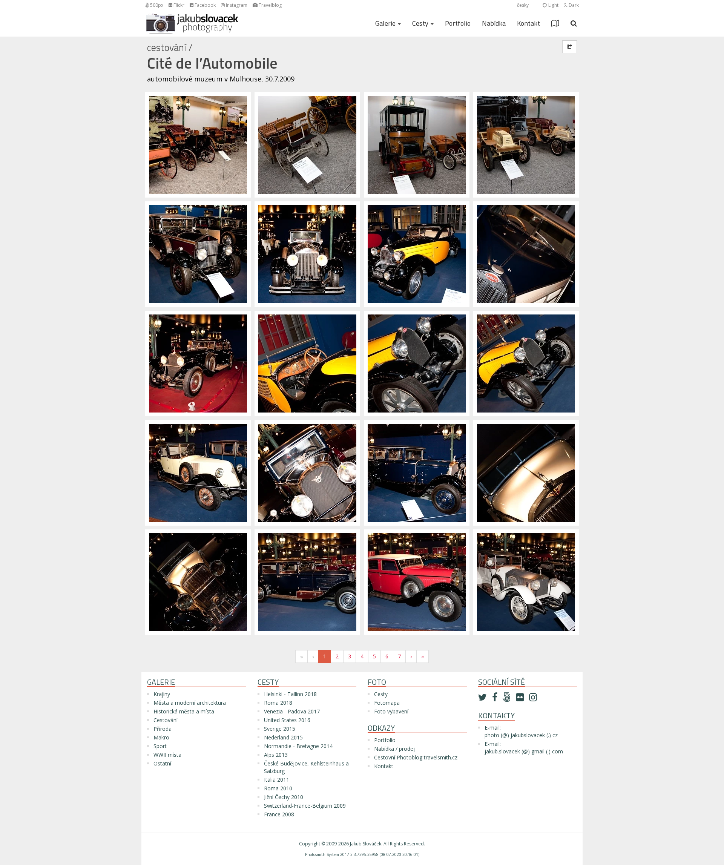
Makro (161, 737)
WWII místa (167, 754)
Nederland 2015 (283, 737)
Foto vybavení (391, 711)
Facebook (204, 5)
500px (156, 5)
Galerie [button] (386, 23)
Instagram (236, 5)
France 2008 (279, 814)
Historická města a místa (183, 711)
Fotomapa (387, 702)
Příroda (162, 728)
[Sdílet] (569, 46)
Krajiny (161, 694)
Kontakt (528, 23)
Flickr (178, 5)
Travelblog (270, 5)
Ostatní (162, 763)
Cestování (166, 47)
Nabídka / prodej (394, 748)
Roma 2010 (278, 788)
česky (523, 5)
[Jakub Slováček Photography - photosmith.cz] (192, 19)
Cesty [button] (421, 23)
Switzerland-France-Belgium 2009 (305, 805)
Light (552, 5)
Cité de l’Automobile (212, 63)
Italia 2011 (276, 779)
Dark (573, 5)
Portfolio (458, 23)
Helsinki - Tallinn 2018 (290, 694)
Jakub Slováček (365, 843)
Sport (160, 746)
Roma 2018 (278, 702)
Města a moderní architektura (189, 702)
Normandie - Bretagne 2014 (298, 746)
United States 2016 (287, 720)
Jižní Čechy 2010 (283, 797)
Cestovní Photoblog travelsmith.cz (415, 757)
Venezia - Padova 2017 (292, 711)
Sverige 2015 (279, 728)
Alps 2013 (276, 754)
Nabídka (494, 23)
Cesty (381, 694)
